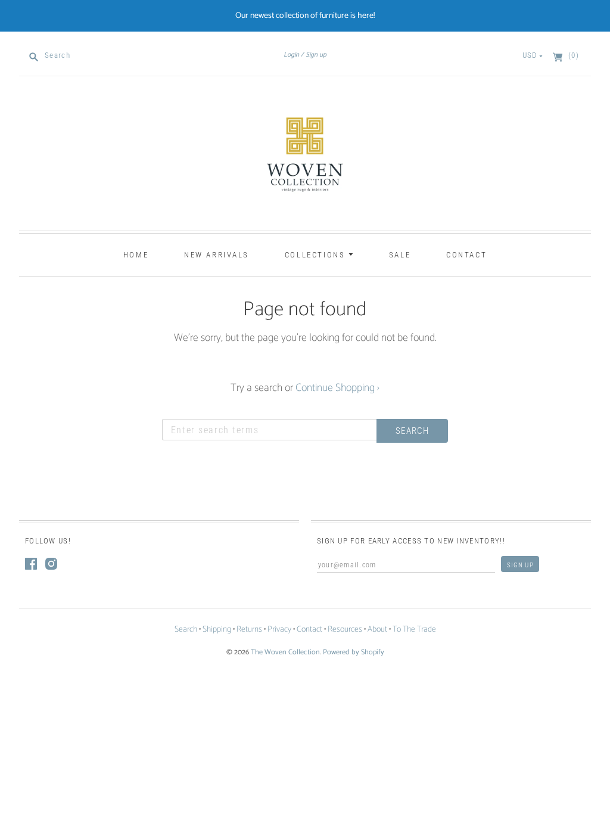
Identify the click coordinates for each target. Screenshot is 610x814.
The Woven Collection (285, 652)
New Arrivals (216, 254)
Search (186, 629)
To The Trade (414, 629)
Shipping (217, 629)
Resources (345, 629)
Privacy (279, 629)
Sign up (316, 54)
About (377, 629)
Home (135, 254)
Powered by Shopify (353, 652)
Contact (466, 254)
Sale (399, 254)
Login (291, 54)
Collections (316, 254)
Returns (249, 629)
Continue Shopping (337, 388)
